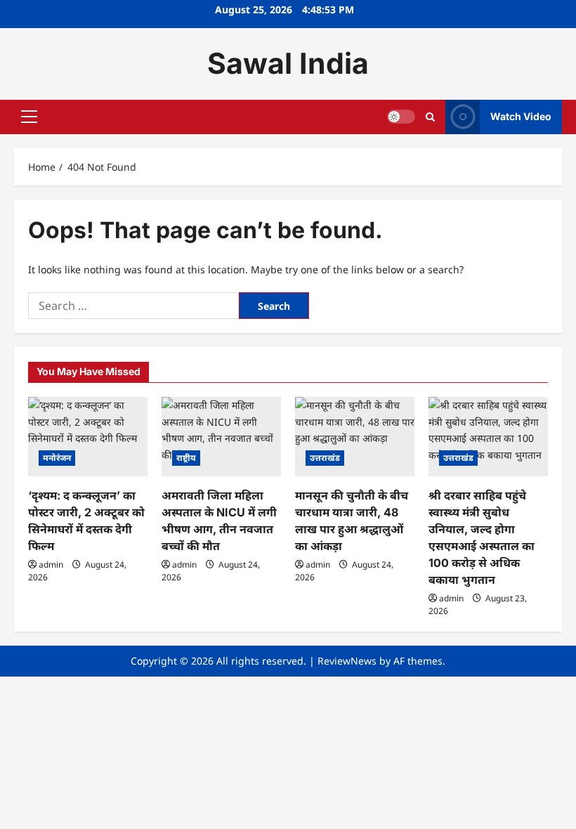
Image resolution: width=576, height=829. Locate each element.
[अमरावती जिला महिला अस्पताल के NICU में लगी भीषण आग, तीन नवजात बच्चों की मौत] (221, 436)
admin (51, 564)
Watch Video (520, 116)
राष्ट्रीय (186, 458)
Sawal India (288, 63)
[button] (29, 116)
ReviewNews (347, 660)
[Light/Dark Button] (401, 117)
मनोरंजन (57, 458)
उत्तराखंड (325, 458)
